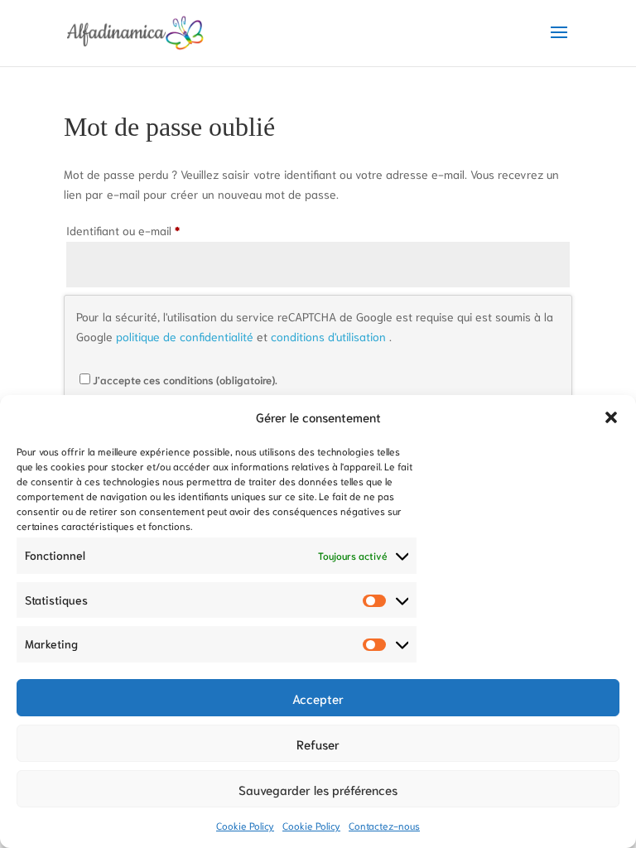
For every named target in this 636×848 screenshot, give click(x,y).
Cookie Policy (245, 825)
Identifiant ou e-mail (139, 230)
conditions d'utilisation (330, 336)
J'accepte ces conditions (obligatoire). (185, 380)
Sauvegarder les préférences (318, 789)
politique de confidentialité (186, 336)
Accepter (318, 698)
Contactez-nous (384, 825)
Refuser (318, 743)
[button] (611, 417)
